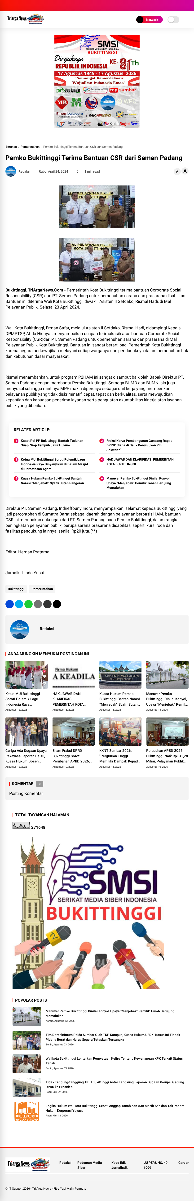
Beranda (11, 146)
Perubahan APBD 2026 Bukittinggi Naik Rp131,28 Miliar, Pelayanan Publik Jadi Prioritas (167, 756)
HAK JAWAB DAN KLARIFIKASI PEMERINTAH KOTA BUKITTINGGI (140, 461)
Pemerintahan (30, 146)
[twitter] (19, 604)
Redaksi (65, 1163)
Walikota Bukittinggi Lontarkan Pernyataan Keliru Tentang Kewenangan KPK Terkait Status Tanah (114, 1061)
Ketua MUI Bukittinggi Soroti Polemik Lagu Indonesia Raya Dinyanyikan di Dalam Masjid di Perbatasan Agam (54, 464)
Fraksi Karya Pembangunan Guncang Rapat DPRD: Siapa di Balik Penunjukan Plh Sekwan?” (139, 445)
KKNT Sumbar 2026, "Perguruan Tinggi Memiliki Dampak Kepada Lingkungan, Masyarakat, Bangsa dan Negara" (119, 756)
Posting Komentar (26, 793)
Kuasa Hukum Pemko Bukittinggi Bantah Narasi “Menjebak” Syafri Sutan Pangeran (52, 480)
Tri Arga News (41, 1188)
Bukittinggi (16, 589)
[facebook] (9, 604)
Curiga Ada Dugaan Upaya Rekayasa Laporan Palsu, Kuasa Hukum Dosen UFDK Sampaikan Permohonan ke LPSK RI (26, 756)
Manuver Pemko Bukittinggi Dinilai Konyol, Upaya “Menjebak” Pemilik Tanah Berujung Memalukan (138, 482)
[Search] (187, 5)
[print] (38, 604)
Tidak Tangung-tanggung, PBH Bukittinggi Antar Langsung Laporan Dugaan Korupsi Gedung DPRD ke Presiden (115, 1084)
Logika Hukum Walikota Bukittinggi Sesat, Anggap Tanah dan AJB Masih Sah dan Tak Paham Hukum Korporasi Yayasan (115, 1108)
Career (183, 1163)
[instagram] (8, 6)
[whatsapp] (28, 604)
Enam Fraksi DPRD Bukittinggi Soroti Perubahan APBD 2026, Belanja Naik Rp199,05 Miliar (71, 756)
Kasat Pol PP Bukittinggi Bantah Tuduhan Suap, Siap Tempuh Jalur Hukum (52, 443)
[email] (47, 604)
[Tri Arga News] (24, 23)
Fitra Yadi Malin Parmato (69, 1188)
